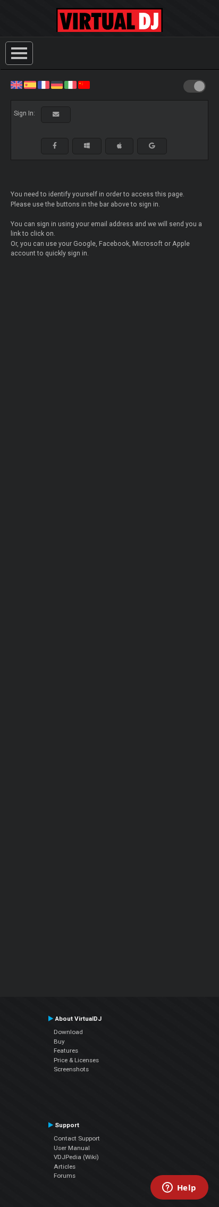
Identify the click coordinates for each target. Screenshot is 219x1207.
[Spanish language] (30, 84)
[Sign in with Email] (56, 114)
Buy (59, 1041)
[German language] (57, 84)
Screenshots (71, 1069)
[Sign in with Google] (152, 146)
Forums (64, 1175)
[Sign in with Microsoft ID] (87, 146)
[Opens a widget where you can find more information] (179, 1188)
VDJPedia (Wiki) (76, 1157)
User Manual (72, 1148)
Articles (64, 1166)
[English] (16, 84)
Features (66, 1050)
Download (68, 1032)
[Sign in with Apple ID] (119, 146)
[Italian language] (70, 84)
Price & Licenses (76, 1060)
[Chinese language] (84, 84)
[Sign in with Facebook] (55, 146)
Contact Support (77, 1138)
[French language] (43, 84)
